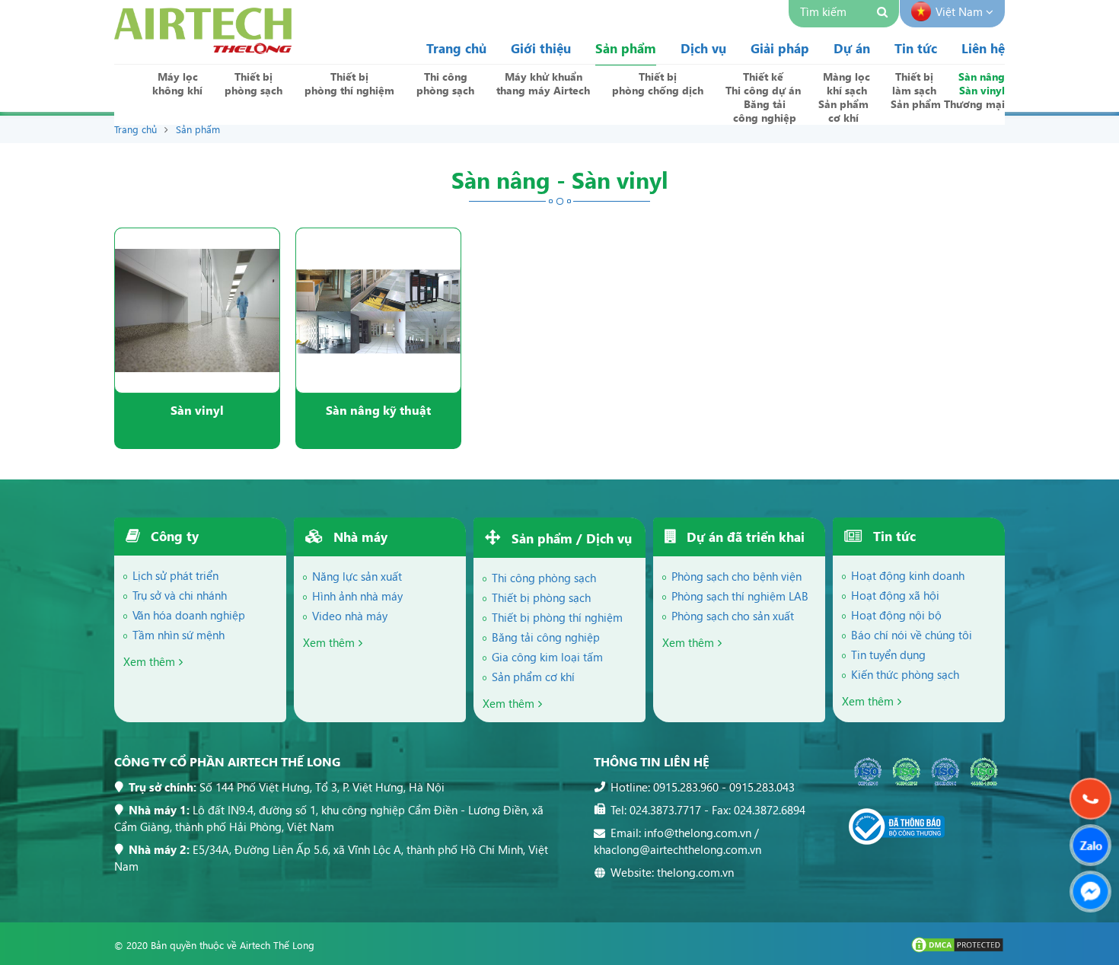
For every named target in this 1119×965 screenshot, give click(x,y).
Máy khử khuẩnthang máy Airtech (543, 83)
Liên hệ (983, 48)
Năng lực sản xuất (357, 576)
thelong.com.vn (695, 872)
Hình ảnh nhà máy (357, 596)
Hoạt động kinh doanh (907, 575)
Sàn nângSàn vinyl (981, 83)
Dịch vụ (703, 48)
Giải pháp (780, 48)
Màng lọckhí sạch (846, 83)
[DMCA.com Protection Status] (957, 949)
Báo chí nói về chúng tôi (911, 634)
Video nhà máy (349, 615)
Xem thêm (149, 661)
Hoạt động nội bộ (896, 615)
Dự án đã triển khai (744, 537)
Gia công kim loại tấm (547, 656)
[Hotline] (1091, 799)
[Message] (1090, 891)
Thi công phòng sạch (544, 577)
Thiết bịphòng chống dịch (657, 83)
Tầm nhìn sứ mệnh (178, 634)
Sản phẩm (625, 48)
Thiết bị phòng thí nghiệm (557, 617)
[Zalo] (1090, 845)
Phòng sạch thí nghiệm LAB (739, 596)
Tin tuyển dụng (888, 654)
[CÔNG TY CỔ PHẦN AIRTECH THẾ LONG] (203, 49)
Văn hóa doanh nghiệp (188, 615)
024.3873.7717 (665, 809)
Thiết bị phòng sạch (541, 597)
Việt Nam (961, 11)
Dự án (852, 48)
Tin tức (915, 48)
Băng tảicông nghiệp (764, 111)
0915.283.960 (686, 787)
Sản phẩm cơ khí (533, 676)
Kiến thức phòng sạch (905, 674)
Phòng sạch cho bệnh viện (736, 576)
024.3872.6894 (769, 809)
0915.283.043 (762, 787)
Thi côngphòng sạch (445, 83)
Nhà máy (358, 537)
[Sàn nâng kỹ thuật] (378, 310)
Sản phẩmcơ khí (843, 111)
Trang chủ (456, 48)
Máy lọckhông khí (177, 83)
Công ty (173, 536)
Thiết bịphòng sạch (253, 83)
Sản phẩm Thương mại (948, 104)
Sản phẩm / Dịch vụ (570, 538)
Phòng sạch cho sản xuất (732, 615)
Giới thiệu (541, 48)
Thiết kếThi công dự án (763, 83)
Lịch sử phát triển (175, 575)
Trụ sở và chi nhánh (179, 595)
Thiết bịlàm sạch (914, 83)
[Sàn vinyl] (197, 310)
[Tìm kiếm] (884, 13)
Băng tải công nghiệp (546, 637)
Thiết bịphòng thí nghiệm (349, 83)
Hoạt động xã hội (895, 595)
